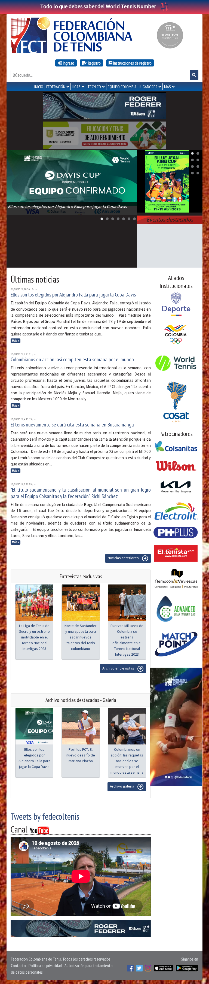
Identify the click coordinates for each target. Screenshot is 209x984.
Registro (94, 63)
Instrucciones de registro (132, 63)
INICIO (38, 86)
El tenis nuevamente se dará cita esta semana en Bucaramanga (72, 424)
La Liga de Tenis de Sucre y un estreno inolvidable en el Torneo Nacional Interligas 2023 (34, 637)
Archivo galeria (122, 786)
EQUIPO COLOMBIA (122, 86)
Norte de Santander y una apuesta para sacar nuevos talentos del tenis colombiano (80, 637)
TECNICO (94, 86)
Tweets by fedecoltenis (45, 816)
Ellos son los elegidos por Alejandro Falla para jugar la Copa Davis (73, 294)
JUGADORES (148, 86)
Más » (15, 341)
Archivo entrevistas (118, 668)
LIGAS (76, 86)
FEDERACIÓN (55, 86)
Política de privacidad (45, 965)
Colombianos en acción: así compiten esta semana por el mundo (72, 359)
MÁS (167, 86)
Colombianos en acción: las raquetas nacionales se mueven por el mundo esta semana (126, 761)
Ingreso (68, 63)
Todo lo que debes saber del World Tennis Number (98, 6)
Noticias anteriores (124, 558)
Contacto (18, 965)
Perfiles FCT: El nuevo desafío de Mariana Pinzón (80, 755)
